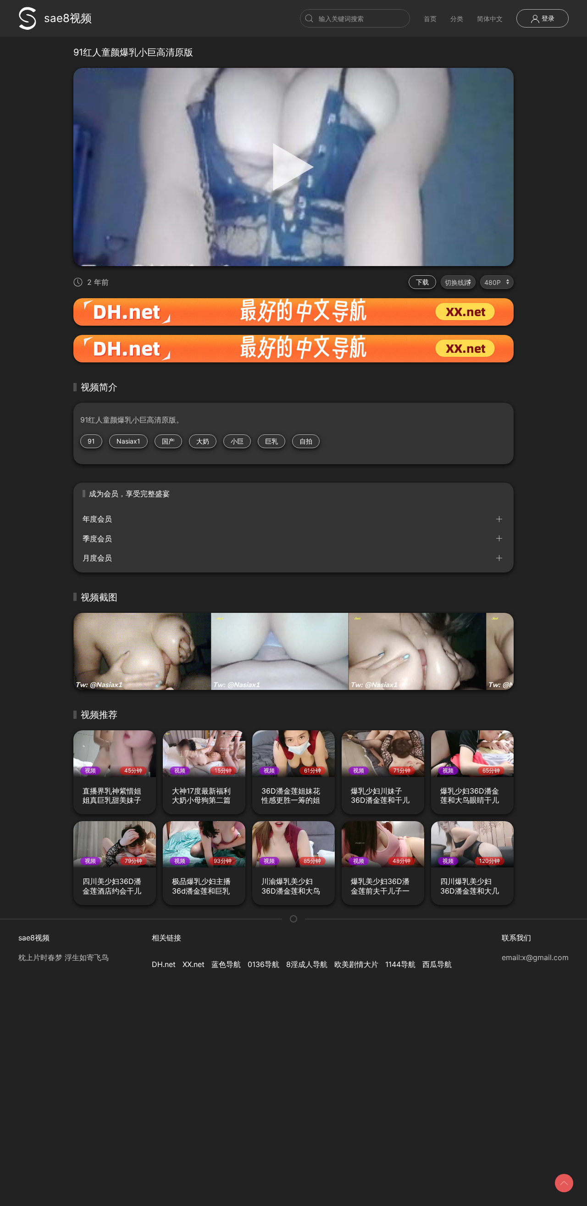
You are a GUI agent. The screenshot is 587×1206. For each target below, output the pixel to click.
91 (91, 441)
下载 (422, 282)
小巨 (237, 441)
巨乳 (271, 441)
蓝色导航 (226, 964)
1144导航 (400, 964)
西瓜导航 (437, 964)
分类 (456, 18)
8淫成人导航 (306, 964)
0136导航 (263, 964)
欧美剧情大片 (356, 964)
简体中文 (490, 18)
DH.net (164, 964)
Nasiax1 (128, 441)
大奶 (202, 441)
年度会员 (97, 518)
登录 (547, 18)
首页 (430, 18)
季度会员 (97, 538)
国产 (168, 441)
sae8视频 (68, 18)
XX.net (194, 964)
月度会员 (97, 557)
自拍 (305, 441)
